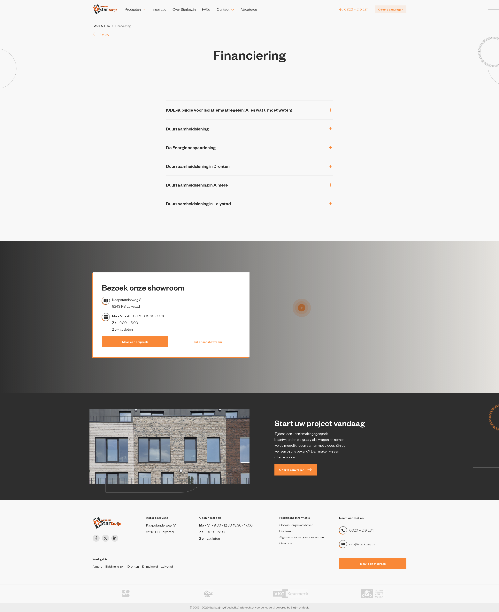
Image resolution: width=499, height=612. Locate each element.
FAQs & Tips (101, 25)
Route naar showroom (207, 341)
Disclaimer (286, 531)
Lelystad (167, 566)
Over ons (285, 543)
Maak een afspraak (135, 341)
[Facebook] (96, 538)
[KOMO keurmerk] (126, 593)
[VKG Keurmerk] (290, 593)
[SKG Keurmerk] (208, 593)
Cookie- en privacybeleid (296, 525)
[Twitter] (105, 538)
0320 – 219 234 (361, 530)
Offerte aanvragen (390, 9)
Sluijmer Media (300, 607)
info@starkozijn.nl (362, 544)
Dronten (133, 566)
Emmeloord (150, 566)
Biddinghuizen (114, 566)
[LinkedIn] (114, 538)
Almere (97, 566)
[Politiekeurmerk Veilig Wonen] (373, 593)
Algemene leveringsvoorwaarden (301, 537)
